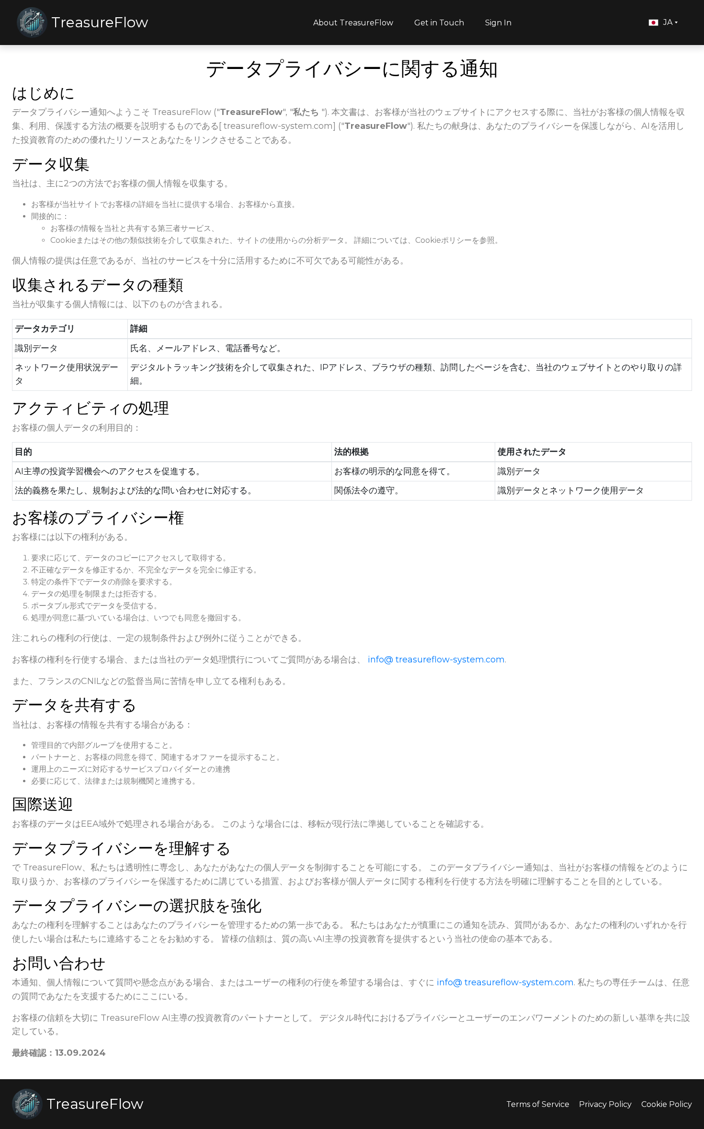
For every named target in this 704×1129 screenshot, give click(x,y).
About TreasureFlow (353, 22)
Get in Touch (439, 22)
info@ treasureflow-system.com (436, 659)
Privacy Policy (605, 1104)
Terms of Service (537, 1104)
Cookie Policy (666, 1104)
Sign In (498, 22)
